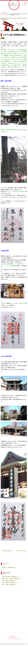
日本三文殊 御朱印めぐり (9, 580)
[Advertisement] (14, 598)
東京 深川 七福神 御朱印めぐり (11, 578)
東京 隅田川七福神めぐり (9, 584)
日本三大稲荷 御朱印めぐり (10, 582)
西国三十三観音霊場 (7, 567)
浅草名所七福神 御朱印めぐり (10, 576)
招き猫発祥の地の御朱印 (7, 550)
